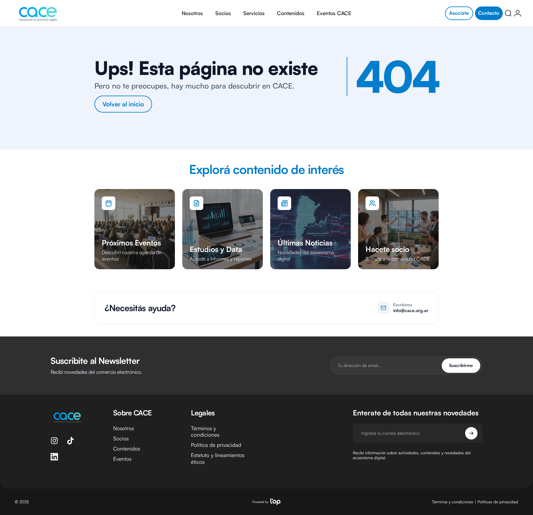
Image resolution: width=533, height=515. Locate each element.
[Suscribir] (471, 433)
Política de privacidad (216, 445)
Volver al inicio (123, 104)
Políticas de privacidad (497, 501)
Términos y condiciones (205, 431)
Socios (121, 438)
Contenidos (126, 449)
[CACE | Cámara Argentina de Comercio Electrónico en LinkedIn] (54, 456)
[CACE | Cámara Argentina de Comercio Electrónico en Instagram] (54, 440)
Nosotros (123, 428)
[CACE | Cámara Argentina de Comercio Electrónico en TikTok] (70, 440)
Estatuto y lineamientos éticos (217, 458)
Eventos (122, 459)
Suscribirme (461, 365)
